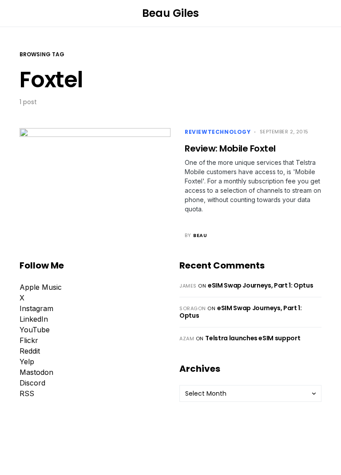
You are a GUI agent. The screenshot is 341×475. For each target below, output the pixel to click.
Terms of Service (246, 470)
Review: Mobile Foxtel (230, 148)
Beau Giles (170, 13)
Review (196, 132)
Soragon (192, 308)
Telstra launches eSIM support (252, 338)
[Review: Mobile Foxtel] (95, 183)
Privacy (64, 448)
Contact (96, 448)
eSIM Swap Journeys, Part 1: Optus (260, 285)
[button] (22, 13)
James (188, 285)
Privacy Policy (188, 470)
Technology (229, 132)
